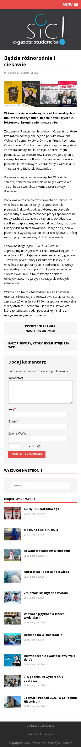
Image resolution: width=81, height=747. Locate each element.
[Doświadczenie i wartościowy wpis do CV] (12, 664)
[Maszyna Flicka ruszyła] (12, 538)
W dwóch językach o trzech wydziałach (44, 616)
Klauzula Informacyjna (40, 734)
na (36, 73)
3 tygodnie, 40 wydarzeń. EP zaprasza (44, 678)
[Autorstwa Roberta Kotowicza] (12, 580)
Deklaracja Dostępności (41, 725)
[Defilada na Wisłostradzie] (12, 643)
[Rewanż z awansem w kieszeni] (12, 559)
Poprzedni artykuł (40, 326)
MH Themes (65, 743)
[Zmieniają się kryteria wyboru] (12, 601)
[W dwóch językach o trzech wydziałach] (12, 622)
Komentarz (15, 378)
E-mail (12, 421)
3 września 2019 (17, 73)
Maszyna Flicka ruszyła (41, 530)
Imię (11, 409)
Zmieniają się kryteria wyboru (46, 593)
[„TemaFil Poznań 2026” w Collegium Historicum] (12, 706)
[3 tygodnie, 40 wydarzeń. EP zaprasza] (12, 685)
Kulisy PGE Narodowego (41, 509)
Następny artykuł (40, 331)
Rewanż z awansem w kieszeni (47, 551)
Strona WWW (17, 433)
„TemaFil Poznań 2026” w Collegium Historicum (50, 699)
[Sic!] (40, 29)
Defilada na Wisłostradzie (43, 635)
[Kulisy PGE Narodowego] (12, 517)
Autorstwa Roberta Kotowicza (46, 572)
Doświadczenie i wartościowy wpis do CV (49, 657)
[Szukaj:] (40, 485)
